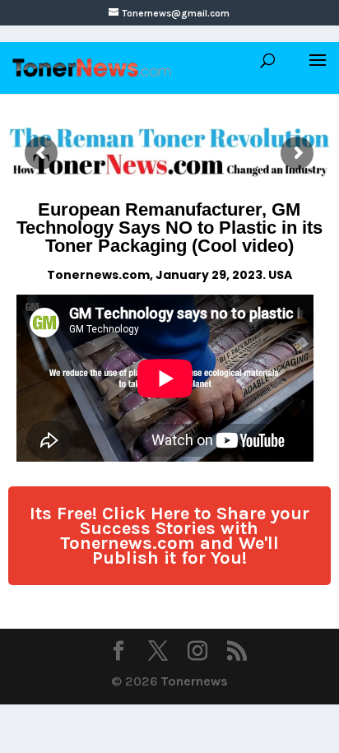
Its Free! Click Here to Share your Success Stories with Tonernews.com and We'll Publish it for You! (169, 536)
